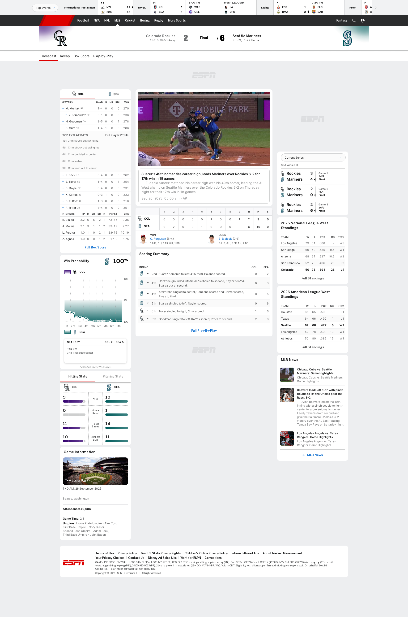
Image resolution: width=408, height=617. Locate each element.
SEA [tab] (116, 94)
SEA (147, 226)
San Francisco (290, 263)
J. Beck (71, 175)
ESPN (57, 20)
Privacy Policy (127, 553)
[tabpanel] (95, 170)
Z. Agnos (68, 239)
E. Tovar (71, 181)
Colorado (287, 269)
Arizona (286, 256)
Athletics (287, 338)
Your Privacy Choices (109, 558)
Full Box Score (95, 247)
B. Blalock (69, 220)
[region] (216, 219)
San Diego (288, 250)
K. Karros (71, 194)
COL (147, 218)
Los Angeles (289, 243)
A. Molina (68, 226)
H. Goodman (74, 121)
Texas (285, 318)
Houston (286, 312)
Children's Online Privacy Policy (206, 553)
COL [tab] (81, 94)
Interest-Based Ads (245, 553)
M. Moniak (73, 108)
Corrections (213, 558)
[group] (312, 176)
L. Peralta (68, 232)
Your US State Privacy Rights (161, 553)
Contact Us (136, 558)
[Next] (375, 7)
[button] (354, 20)
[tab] (77, 94)
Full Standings (313, 278)
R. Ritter (71, 207)
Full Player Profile (116, 135)
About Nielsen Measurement (282, 553)
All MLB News (312, 455)
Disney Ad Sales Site (162, 558)
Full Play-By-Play (204, 330)
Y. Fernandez (77, 115)
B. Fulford (72, 201)
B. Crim (70, 128)
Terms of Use (104, 553)
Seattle (286, 325)
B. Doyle (71, 188)
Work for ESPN (190, 558)
